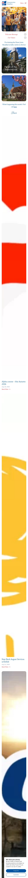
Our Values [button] (11, 38)
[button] (23, 3)
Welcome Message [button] (11, 34)
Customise (16, 874)
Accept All (16, 870)
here (15, 107)
